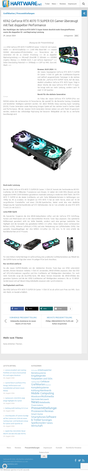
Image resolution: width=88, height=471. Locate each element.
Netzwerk (44, 399)
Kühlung (35, 390)
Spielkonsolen (38, 422)
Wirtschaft (37, 425)
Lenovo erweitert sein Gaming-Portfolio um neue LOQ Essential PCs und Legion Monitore (14, 372)
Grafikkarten (9, 13)
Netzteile (35, 399)
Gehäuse (44, 381)
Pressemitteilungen (26, 13)
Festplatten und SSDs (41, 378)
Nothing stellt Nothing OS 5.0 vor (16, 408)
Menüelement (23, 4)
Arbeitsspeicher (45, 370)
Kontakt (59, 448)
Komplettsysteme (40, 387)
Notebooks (44, 402)
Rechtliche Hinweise (73, 448)
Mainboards (45, 390)
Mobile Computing (42, 393)
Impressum (72, 4)
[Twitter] (79, 460)
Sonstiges (47, 420)
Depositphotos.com (10, 464)
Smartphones (38, 416)
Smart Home (37, 414)
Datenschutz (44, 452)
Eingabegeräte (38, 375)
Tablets (49, 423)
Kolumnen (48, 384)
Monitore (36, 396)
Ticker (47, 4)
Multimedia (47, 396)
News (54, 4)
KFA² (76, 36)
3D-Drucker (34, 370)
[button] (17, 309)
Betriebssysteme (38, 373)
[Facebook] (75, 460)
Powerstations (37, 405)
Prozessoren (37, 411)
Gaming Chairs (35, 381)
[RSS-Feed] (83, 460)
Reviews (63, 4)
